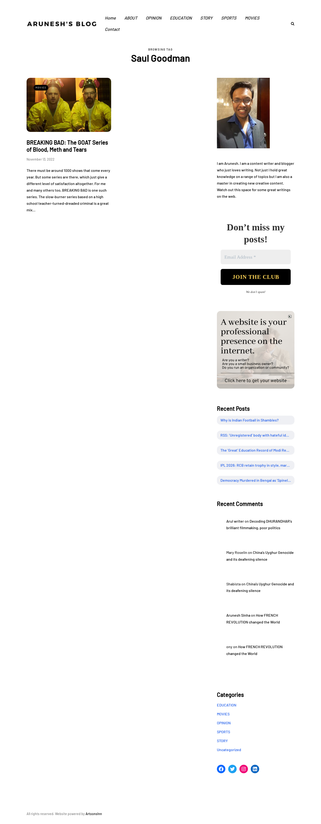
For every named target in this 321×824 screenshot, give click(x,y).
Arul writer (235, 521)
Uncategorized (229, 749)
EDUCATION (181, 17)
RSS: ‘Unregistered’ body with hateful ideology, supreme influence (257, 435)
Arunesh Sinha (238, 615)
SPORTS (228, 17)
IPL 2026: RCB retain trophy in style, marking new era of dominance (257, 465)
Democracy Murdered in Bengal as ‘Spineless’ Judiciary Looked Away (257, 480)
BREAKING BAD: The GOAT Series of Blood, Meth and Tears (67, 146)
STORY (206, 17)
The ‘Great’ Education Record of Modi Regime (257, 450)
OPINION (153, 17)
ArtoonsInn (94, 814)
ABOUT (130, 17)
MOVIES (252, 17)
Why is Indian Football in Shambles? (249, 420)
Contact (112, 29)
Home (110, 17)
